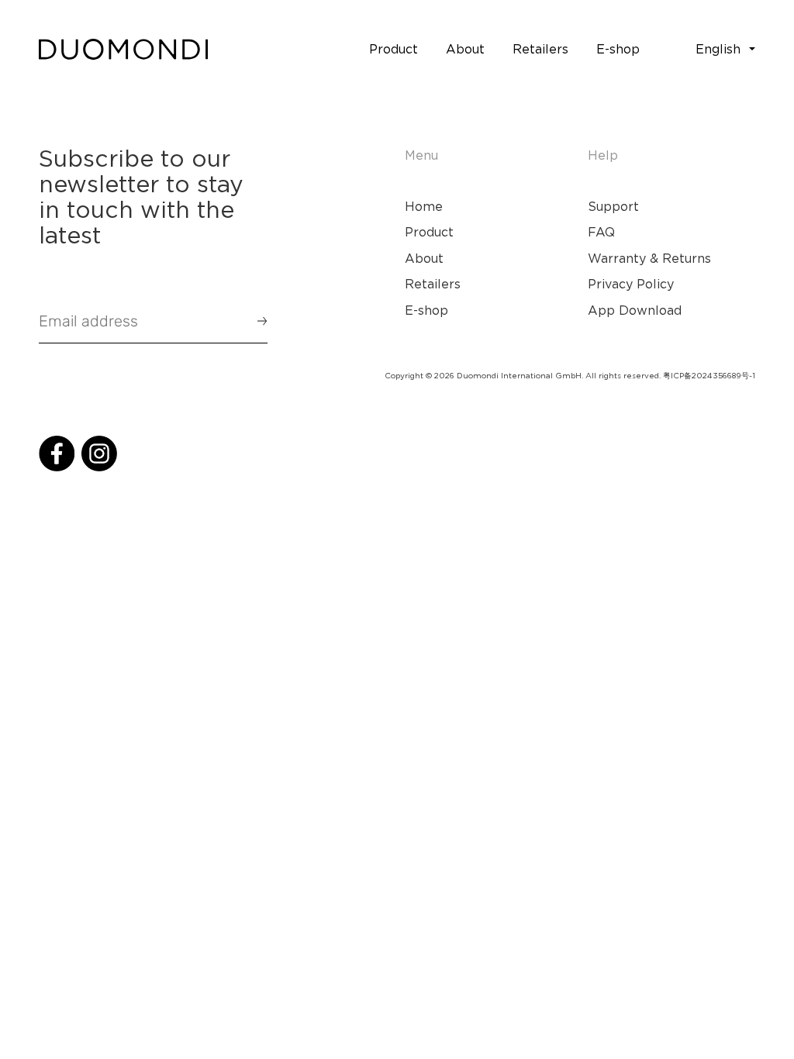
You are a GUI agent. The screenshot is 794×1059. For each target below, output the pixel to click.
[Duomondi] (123, 49)
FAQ (601, 232)
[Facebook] (56, 453)
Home (424, 206)
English (718, 49)
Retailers (433, 284)
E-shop (426, 310)
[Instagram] (99, 453)
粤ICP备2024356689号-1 (709, 375)
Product (429, 232)
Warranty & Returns (649, 258)
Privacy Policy (631, 284)
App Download (635, 310)
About (424, 258)
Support (613, 206)
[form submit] (255, 321)
